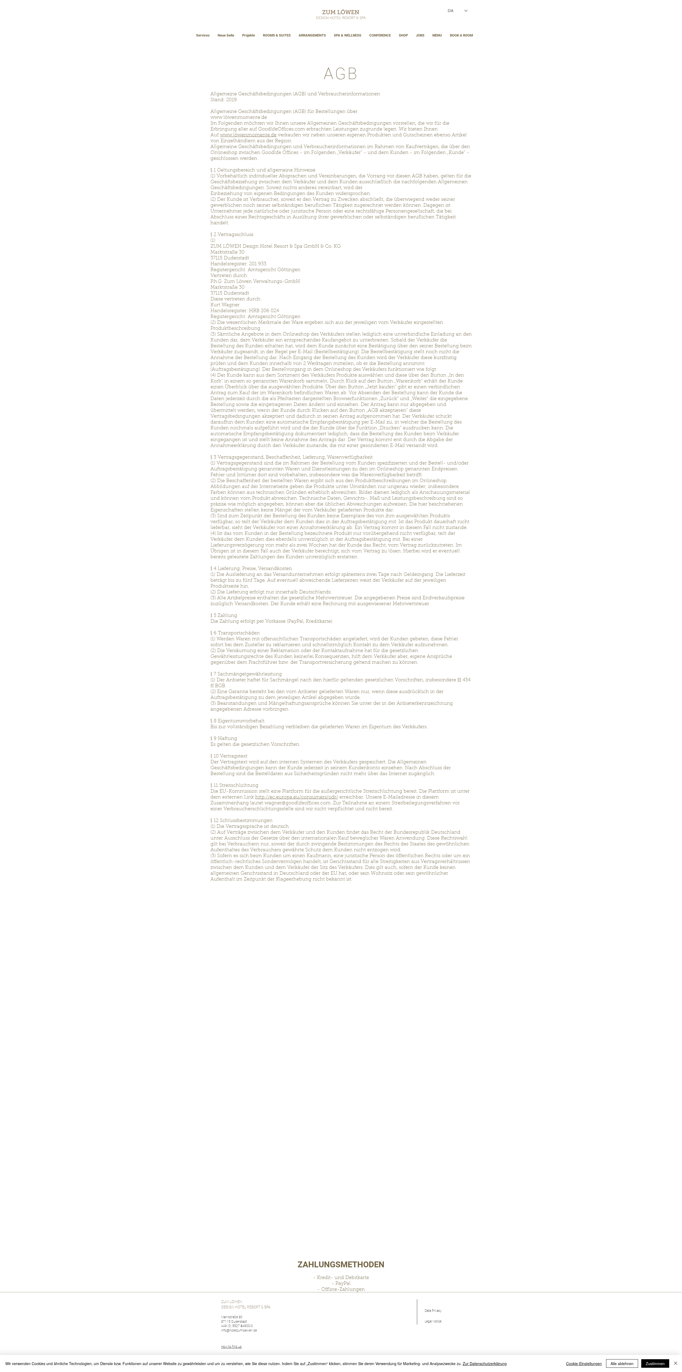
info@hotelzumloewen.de (239, 1330)
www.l (217, 117)
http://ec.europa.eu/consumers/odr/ (296, 797)
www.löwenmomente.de (248, 135)
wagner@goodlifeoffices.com (298, 803)
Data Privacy (433, 1311)
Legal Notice (433, 1321)
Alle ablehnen (622, 1363)
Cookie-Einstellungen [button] (584, 1363)
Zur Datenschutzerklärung (485, 1363)
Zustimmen (655, 1363)
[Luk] (675, 1363)
